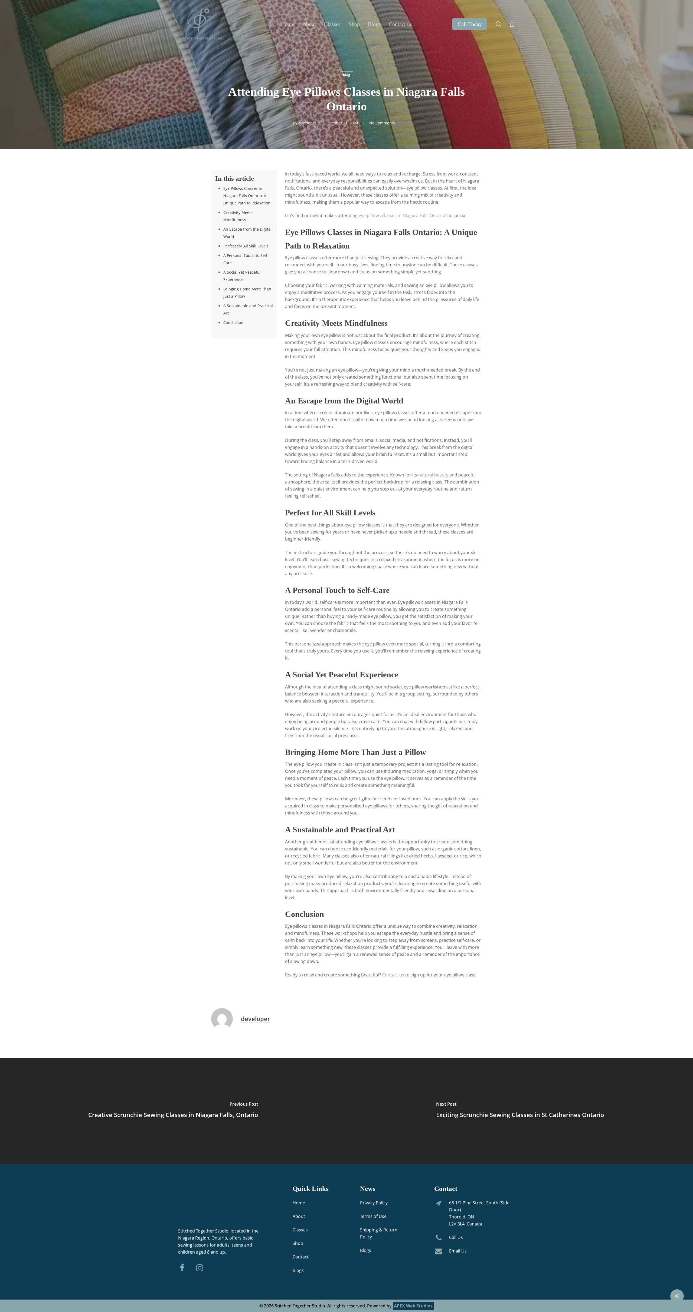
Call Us (456, 1237)
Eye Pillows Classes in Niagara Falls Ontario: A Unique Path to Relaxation (246, 196)
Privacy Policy (374, 1203)
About (299, 1216)
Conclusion (233, 322)
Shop (298, 1243)
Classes (300, 1230)
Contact (301, 1257)
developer (307, 122)
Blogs (298, 1270)
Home (299, 1203)
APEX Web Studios (413, 1306)
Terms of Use (373, 1216)
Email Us (458, 1251)
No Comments (382, 122)
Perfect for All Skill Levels (246, 246)
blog (346, 75)
